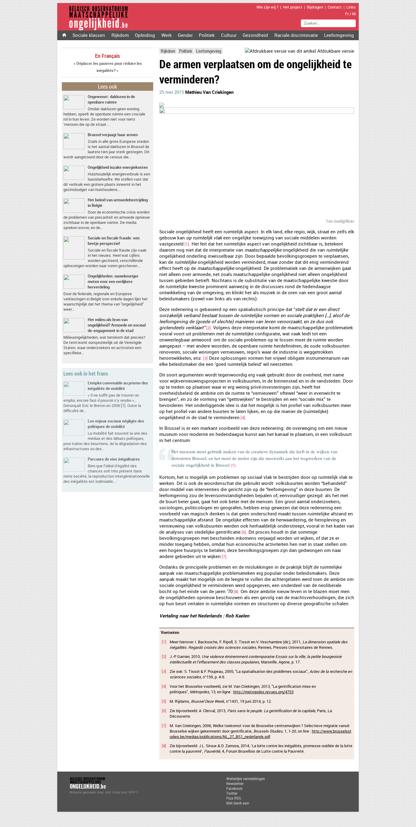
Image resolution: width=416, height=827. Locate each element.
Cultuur (229, 35)
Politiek (207, 35)
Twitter (232, 793)
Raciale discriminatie (296, 35)
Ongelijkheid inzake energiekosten (118, 167)
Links (351, 7)
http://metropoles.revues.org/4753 (263, 691)
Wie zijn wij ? (267, 7)
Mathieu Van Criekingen (209, 92)
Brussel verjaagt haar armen (113, 134)
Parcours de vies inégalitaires (114, 459)
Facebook (234, 788)
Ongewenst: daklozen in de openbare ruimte (111, 99)
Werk (166, 35)
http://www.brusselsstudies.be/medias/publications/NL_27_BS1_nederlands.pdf (260, 733)
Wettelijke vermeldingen (245, 778)
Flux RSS (233, 798)
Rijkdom (120, 35)
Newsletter (235, 783)
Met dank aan (237, 802)
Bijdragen (315, 7)
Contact (335, 7)
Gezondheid (255, 35)
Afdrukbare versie (335, 51)
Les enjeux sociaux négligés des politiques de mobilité (116, 423)
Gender (185, 35)
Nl (354, 13)
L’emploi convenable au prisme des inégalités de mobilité (118, 385)
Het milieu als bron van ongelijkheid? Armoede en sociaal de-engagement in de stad (117, 325)
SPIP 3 (133, 792)
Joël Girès (112, 792)
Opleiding (145, 35)
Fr (347, 13)
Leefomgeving (339, 35)
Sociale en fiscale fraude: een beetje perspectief (113, 240)
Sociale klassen (88, 35)
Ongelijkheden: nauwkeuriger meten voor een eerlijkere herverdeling (113, 281)
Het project (292, 7)
